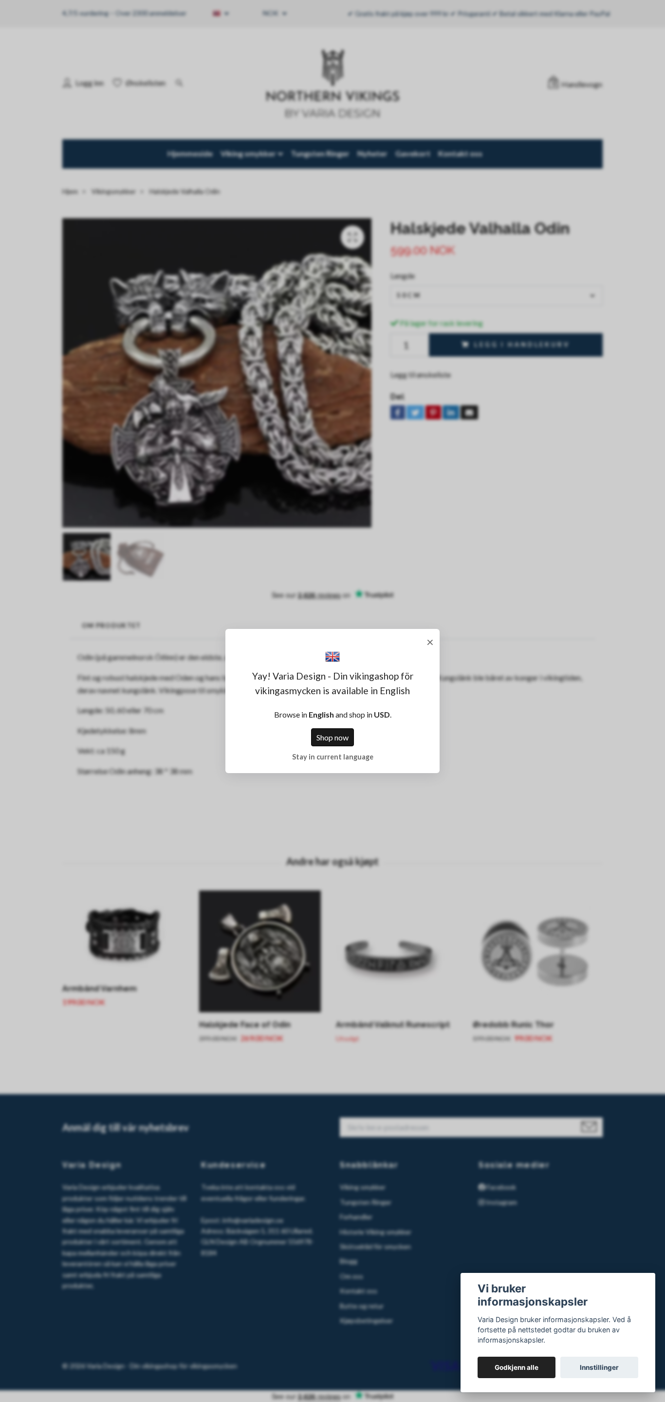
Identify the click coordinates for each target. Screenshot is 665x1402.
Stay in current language (332, 757)
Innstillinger (599, 1367)
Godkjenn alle (516, 1367)
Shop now (332, 737)
